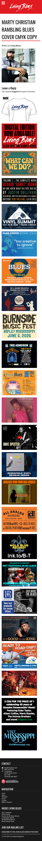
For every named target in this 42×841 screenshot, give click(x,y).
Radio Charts (6, 814)
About (3, 795)
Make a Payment (7, 802)
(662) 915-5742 (9, 769)
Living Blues (15, 45)
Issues (4, 799)
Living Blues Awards (8, 818)
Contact (4, 800)
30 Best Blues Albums (8, 819)
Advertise (4, 797)
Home (3, 793)
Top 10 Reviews (6, 812)
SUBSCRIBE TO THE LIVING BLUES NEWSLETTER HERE (20, 832)
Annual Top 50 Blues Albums (10, 816)
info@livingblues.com (10, 768)
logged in (16, 91)
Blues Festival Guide (8, 821)
